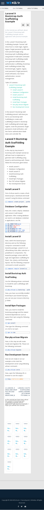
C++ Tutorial (18, 8)
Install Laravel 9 (18, 90)
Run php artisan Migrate (20, 105)
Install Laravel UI (18, 95)
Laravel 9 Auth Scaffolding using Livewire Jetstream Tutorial (24, 391)
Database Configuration (20, 92)
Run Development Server (21, 107)
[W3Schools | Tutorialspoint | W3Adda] (13, 3)
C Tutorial (4, 8)
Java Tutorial (32, 8)
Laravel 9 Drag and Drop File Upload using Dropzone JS (11, 391)
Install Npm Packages (20, 102)
